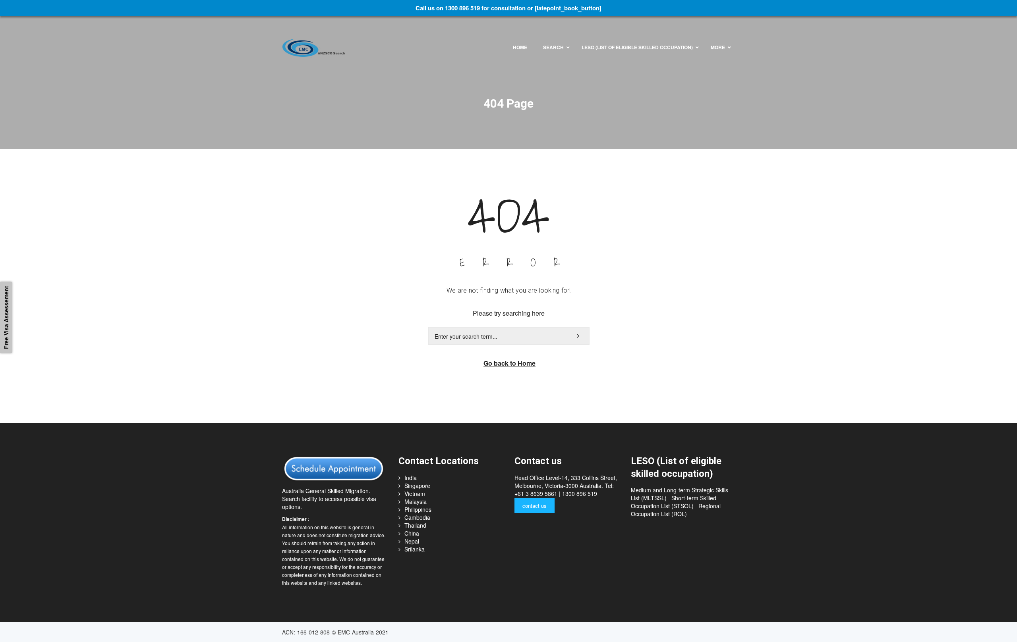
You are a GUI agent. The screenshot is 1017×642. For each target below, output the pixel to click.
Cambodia (417, 517)
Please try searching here (509, 313)
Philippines (417, 509)
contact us (534, 505)
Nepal (411, 541)
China (411, 533)
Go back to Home (509, 363)
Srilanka (414, 549)
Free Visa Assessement (6, 317)
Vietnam (414, 493)
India (410, 478)
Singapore (417, 486)
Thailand (415, 525)
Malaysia (415, 501)
